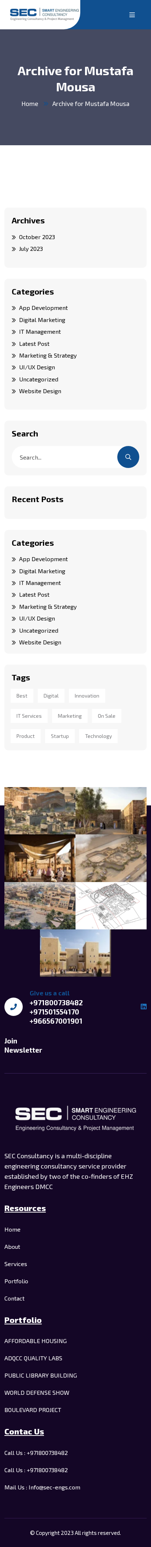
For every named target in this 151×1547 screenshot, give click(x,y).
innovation (87, 695)
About (12, 1246)
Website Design (40, 390)
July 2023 (31, 248)
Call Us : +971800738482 (36, 1452)
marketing (70, 716)
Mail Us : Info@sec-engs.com (42, 1487)
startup (60, 736)
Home (30, 103)
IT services (29, 716)
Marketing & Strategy (48, 355)
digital (51, 695)
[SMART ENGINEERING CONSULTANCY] (44, 14)
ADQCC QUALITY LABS (33, 1357)
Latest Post (34, 343)
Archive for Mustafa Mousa (90, 103)
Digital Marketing (42, 319)
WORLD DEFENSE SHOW (36, 1392)
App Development (43, 307)
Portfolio (16, 1280)
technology (98, 736)
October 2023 (37, 236)
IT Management (40, 331)
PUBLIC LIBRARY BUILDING (40, 1375)
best (21, 695)
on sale (106, 716)
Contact (14, 1298)
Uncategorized (38, 379)
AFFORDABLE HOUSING (35, 1340)
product (25, 736)
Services (15, 1263)
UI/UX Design (37, 366)
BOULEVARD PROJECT (32, 1409)
